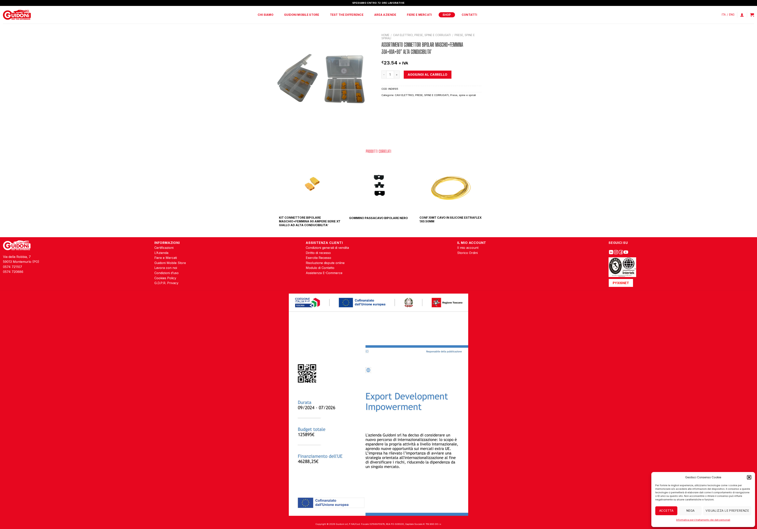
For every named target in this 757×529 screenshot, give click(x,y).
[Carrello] (752, 14)
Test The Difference (347, 14)
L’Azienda (161, 253)
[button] (749, 477)
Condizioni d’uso (166, 273)
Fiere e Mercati (419, 14)
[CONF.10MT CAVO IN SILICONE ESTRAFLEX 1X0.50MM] (448, 185)
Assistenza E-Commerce (324, 273)
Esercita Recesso (318, 258)
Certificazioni (163, 248)
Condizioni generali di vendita (327, 248)
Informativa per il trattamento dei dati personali (703, 519)
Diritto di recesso (318, 253)
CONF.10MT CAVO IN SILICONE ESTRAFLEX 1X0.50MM (451, 219)
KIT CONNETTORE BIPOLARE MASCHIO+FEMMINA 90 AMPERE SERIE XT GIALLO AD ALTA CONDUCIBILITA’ (309, 221)
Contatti (469, 14)
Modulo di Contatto (320, 268)
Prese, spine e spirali (463, 95)
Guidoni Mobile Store (301, 14)
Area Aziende (385, 14)
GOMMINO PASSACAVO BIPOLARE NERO (378, 218)
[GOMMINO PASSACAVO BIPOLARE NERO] (378, 185)
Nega (690, 510)
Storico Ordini (467, 253)
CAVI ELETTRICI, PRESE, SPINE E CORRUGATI (422, 35)
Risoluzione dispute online (325, 263)
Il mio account (467, 248)
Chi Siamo (266, 14)
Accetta (666, 510)
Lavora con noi (165, 268)
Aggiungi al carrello (427, 75)
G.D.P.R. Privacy (166, 283)
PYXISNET (621, 283)
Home (385, 35)
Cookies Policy (165, 278)
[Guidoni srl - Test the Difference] (17, 15)
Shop (447, 14)
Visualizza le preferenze (727, 510)
